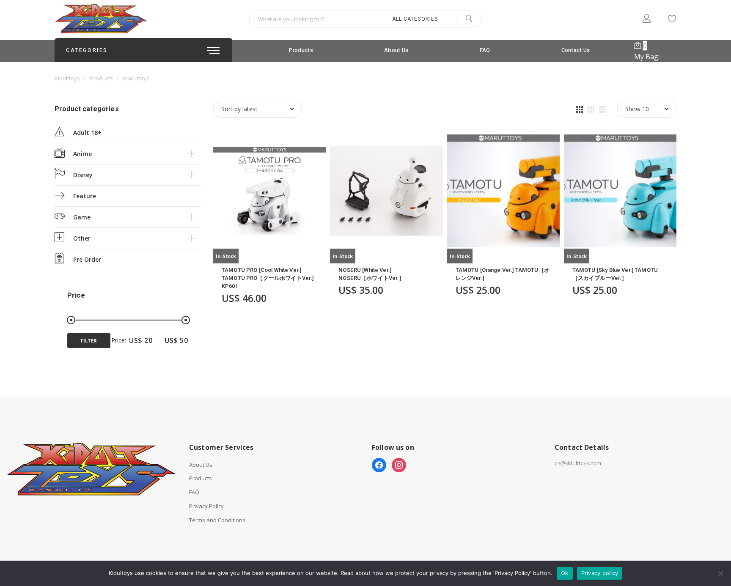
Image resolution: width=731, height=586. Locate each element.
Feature (84, 196)
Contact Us (575, 50)
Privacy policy (599, 573)
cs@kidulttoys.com (578, 463)
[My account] (647, 20)
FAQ (485, 50)
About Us (396, 50)
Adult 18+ (87, 133)
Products (301, 50)
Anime (82, 154)
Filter (89, 340)
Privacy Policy (206, 506)
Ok (565, 573)
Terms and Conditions (217, 520)
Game (82, 217)
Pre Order (87, 259)
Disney (83, 175)
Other (82, 238)
